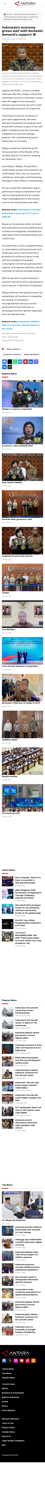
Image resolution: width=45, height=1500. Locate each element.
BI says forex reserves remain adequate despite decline (22, 775)
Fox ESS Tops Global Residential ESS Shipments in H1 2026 (28, 923)
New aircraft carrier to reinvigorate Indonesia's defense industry (26, 1279)
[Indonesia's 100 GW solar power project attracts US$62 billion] (7, 1086)
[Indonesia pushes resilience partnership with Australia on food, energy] (7, 1231)
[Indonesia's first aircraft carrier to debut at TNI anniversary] (7, 1024)
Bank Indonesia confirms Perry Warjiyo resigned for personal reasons (21, 554)
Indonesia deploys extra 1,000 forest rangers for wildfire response (26, 1255)
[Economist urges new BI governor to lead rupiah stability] (22, 467)
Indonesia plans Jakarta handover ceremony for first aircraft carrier (26, 1073)
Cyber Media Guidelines (13, 1441)
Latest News (8, 870)
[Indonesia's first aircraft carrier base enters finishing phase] (7, 1011)
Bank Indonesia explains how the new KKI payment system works (27, 1060)
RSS (4, 1445)
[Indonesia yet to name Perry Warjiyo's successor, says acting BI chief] (22, 430)
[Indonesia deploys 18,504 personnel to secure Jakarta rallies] (7, 1036)
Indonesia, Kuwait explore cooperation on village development (21, 1218)
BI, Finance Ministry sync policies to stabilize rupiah (19, 738)
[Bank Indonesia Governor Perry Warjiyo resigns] (22, 577)
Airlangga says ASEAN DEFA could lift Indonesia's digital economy (28, 1242)
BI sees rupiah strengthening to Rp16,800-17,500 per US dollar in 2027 (21, 701)
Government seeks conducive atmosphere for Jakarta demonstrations (28, 1292)
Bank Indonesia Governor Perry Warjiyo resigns (22, 591)
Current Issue (8, 1384)
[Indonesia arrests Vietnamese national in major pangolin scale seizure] (7, 1123)
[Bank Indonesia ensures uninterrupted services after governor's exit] (22, 504)
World (5, 1388)
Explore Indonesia (10, 1397)
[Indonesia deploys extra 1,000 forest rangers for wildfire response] (7, 1256)
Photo (5, 1406)
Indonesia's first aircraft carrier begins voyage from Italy (28, 1098)
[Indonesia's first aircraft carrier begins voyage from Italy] (7, 1098)
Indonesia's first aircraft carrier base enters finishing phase (26, 1010)
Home (9, 14)
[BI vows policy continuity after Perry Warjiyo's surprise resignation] (22, 393)
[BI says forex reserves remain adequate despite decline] (22, 761)
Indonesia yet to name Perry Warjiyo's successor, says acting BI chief (21, 444)
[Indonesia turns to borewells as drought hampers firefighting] (7, 1330)
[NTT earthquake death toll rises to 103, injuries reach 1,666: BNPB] (7, 1111)
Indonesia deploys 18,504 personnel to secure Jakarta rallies (27, 1035)
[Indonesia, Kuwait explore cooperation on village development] (22, 1205)
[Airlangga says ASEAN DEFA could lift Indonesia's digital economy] (7, 1243)
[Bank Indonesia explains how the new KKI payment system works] (7, 1061)
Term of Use (8, 1423)
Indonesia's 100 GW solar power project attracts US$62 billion (27, 1085)
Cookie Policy (8, 1432)
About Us (6, 1436)
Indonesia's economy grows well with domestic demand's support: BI (21, 18)
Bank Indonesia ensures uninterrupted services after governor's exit (21, 517)
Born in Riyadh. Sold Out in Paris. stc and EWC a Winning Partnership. (28, 880)
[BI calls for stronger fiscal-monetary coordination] (22, 614)
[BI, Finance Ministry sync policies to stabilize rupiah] (22, 724)
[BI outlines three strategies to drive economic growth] (22, 797)
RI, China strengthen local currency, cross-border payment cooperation (20, 664)
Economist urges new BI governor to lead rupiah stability (20, 481)
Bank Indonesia (31, 354)
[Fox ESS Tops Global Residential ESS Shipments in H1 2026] (7, 924)
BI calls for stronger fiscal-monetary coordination (20, 628)
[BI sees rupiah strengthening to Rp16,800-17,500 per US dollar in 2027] (22, 687)
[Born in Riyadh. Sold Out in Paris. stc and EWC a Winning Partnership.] (7, 881)
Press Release (8, 1410)
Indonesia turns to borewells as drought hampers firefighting (25, 1329)
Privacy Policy (8, 1427)
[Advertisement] (22, 843)
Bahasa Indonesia (10, 1419)
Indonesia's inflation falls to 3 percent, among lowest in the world (21, 325)
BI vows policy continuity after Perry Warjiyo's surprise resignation (20, 407)
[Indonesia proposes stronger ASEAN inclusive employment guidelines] (7, 1268)
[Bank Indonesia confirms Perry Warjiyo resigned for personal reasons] (22, 540)
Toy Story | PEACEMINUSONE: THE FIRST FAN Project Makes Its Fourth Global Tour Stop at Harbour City (28, 938)
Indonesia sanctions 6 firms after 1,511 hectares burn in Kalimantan (28, 1048)
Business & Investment (25, 14)
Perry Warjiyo (13, 349)
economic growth (12, 354)
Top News (7, 1185)
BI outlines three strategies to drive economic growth (20, 811)
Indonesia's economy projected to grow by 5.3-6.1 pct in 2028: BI (21, 213)
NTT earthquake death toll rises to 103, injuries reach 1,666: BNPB (28, 1110)
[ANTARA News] (25, 4)
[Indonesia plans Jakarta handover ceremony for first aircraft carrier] (7, 1074)
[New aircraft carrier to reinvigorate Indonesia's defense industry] (7, 1280)
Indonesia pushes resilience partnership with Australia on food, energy (28, 1229)
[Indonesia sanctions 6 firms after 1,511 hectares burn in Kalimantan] (7, 1049)
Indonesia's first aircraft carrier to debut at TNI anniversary (26, 1023)
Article (5, 1402)
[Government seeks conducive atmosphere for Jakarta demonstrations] (7, 1293)
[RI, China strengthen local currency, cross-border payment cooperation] (22, 651)
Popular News (9, 1000)
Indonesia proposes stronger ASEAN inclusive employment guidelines (27, 1267)
